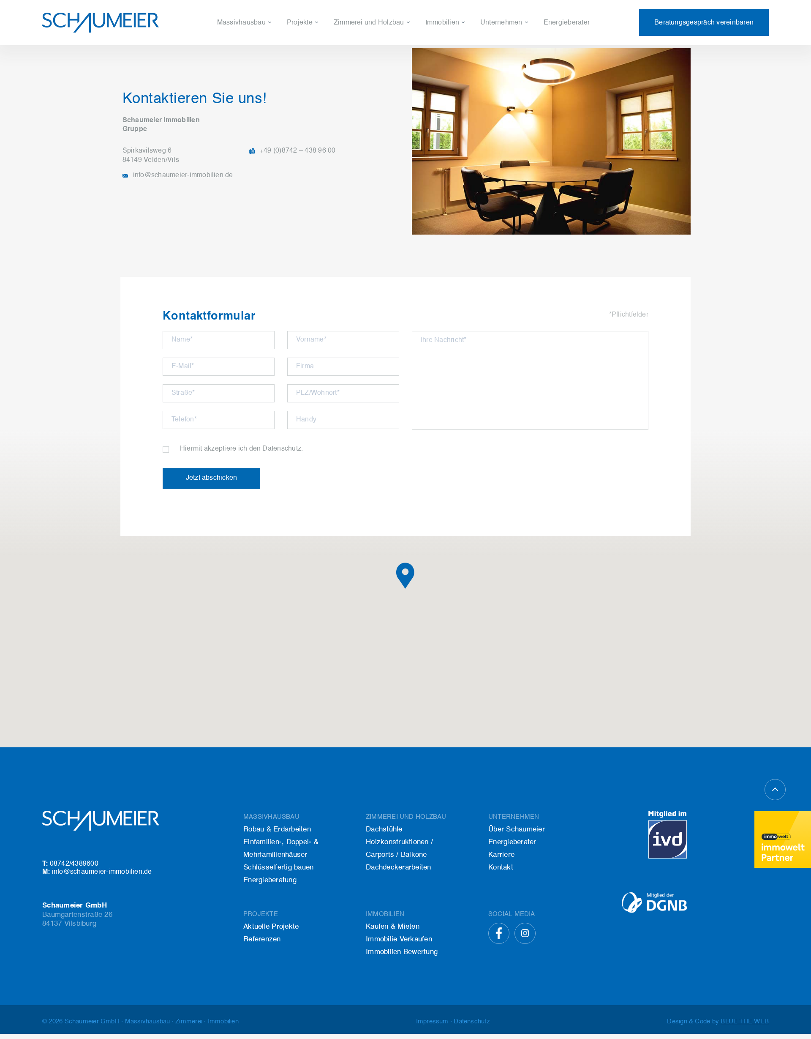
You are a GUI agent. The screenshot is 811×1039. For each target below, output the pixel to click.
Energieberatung (243, 82)
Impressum (432, 1021)
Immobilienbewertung (458, 68)
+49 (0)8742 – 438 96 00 (298, 151)
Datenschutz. (282, 449)
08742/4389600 (70, 864)
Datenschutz (472, 1021)
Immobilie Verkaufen (457, 54)
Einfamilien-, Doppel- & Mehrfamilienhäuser (284, 54)
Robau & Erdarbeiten (277, 829)
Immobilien (442, 22)
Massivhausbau (241, 22)
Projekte (300, 22)
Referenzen (305, 54)
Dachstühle (351, 39)
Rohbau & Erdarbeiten (251, 39)
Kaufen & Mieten (451, 39)
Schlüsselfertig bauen (250, 68)
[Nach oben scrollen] (775, 789)
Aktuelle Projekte (313, 39)
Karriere (492, 54)
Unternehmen (501, 22)
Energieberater (567, 22)
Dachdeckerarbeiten (365, 68)
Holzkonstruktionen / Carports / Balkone (395, 54)
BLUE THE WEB (745, 1021)
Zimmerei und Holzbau (369, 22)
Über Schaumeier (507, 39)
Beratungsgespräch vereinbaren (704, 22)
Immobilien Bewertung (402, 952)
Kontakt (492, 68)
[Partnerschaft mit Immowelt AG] (782, 839)
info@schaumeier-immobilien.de (183, 175)
